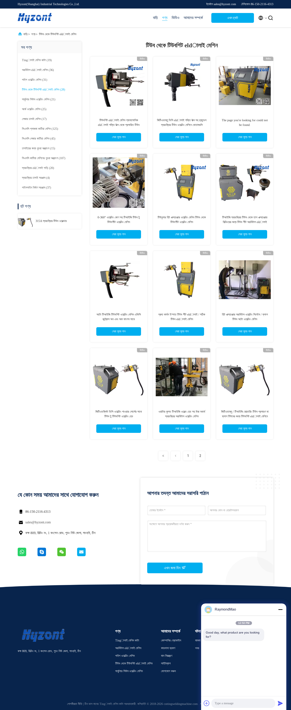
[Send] (280, 703)
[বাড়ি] (35, 18)
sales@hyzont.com (38, 522)
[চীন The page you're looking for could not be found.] (245, 85)
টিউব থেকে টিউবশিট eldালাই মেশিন (57, 34)
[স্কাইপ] (47, 555)
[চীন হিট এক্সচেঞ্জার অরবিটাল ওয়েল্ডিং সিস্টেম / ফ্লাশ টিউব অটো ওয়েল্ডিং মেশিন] (245, 279)
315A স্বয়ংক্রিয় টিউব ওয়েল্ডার (51, 221)
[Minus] (280, 609)
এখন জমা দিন (173, 568)
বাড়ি (155, 18)
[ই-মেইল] (86, 555)
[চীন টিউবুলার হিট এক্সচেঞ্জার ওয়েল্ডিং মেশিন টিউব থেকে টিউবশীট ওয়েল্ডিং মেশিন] (182, 182)
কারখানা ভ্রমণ (168, 648)
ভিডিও (175, 18)
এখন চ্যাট (232, 18)
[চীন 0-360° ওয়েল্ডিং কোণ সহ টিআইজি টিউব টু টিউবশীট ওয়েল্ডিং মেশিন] (119, 182)
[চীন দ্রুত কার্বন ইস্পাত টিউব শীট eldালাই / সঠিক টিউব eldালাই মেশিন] (182, 279)
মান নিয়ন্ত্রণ (166, 655)
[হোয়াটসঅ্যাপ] (27, 555)
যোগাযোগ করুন (168, 671)
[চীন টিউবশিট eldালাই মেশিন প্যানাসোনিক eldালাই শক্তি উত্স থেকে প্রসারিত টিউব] (119, 85)
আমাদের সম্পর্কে (193, 18)
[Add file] (207, 703)
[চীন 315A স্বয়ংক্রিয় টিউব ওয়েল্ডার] (25, 221)
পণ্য (164, 18)
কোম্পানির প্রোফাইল (171, 640)
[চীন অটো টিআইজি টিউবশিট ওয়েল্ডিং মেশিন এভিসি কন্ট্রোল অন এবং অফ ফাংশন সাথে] (119, 279)
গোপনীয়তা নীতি (74, 704)
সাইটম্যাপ (166, 663)
